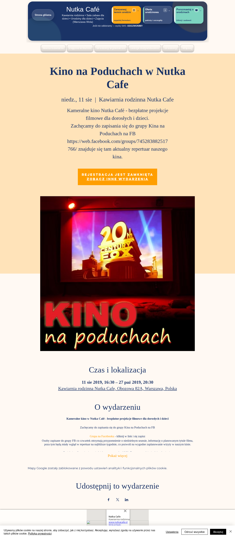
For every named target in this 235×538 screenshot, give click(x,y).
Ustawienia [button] (172, 532)
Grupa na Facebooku (102, 436)
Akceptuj (218, 532)
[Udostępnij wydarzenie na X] (117, 499)
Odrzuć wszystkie (195, 532)
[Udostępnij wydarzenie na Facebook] (108, 499)
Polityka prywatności (40, 533)
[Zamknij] (230, 531)
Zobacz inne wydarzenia (118, 179)
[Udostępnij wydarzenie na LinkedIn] (126, 499)
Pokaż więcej (117, 456)
